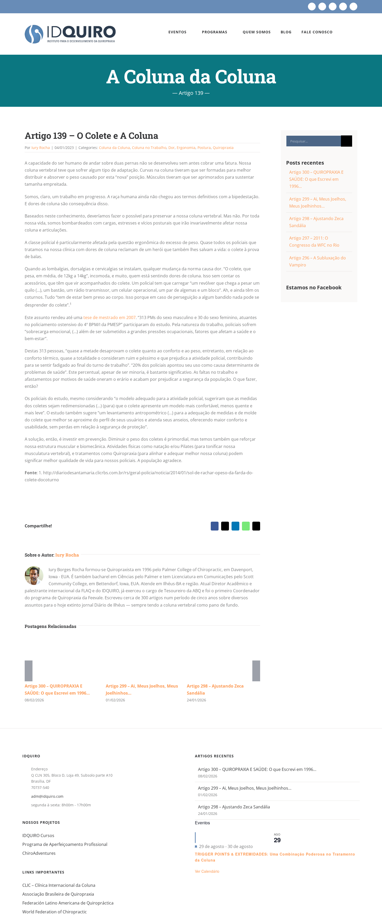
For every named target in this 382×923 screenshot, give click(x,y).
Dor (171, 147)
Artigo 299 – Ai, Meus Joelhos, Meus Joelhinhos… (244, 788)
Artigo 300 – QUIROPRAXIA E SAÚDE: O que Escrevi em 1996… (316, 179)
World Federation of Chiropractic (54, 912)
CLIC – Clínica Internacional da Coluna (58, 885)
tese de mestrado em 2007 (109, 317)
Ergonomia (186, 147)
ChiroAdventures (39, 853)
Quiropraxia (223, 147)
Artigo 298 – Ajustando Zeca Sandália (234, 807)
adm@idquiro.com (47, 796)
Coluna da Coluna (114, 147)
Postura (204, 147)
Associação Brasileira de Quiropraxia (58, 894)
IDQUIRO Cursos (38, 835)
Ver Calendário (207, 871)
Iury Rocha (40, 147)
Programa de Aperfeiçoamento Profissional (64, 844)
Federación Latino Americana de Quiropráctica (68, 903)
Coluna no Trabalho (149, 147)
